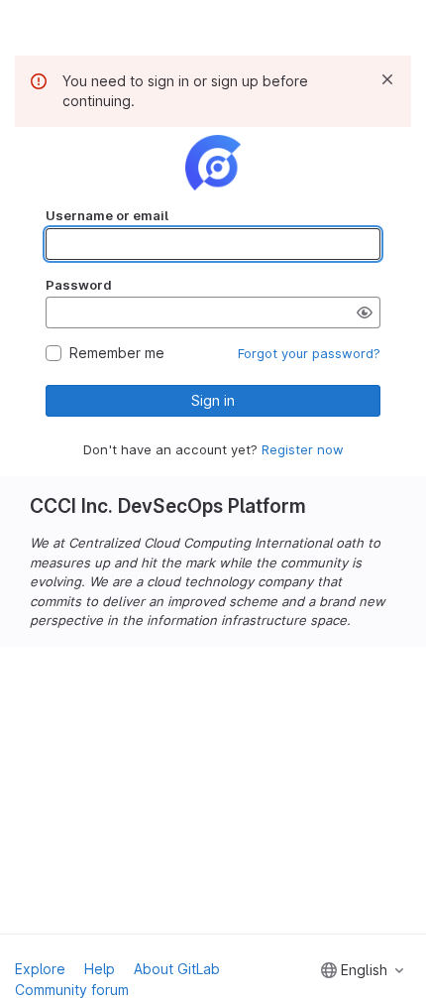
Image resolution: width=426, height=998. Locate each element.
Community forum (72, 989)
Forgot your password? (309, 353)
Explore (40, 968)
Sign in (213, 400)
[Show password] (364, 312)
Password (79, 285)
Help (99, 968)
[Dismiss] (387, 79)
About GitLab (177, 968)
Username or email (107, 215)
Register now (303, 449)
